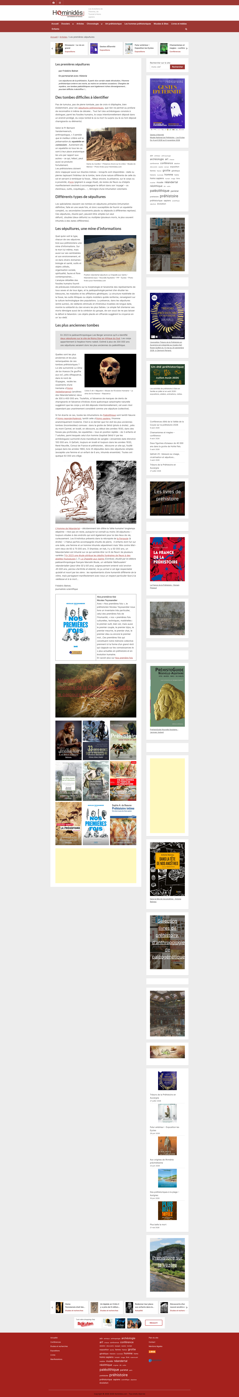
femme (153, 171)
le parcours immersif (79, 694)
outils (168, 186)
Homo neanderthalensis (69, 418)
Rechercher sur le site (160, 63)
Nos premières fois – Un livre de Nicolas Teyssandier (95, 839)
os (165, 186)
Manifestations (56, 1359)
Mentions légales (155, 1346)
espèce (160, 167)
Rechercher (177, 67)
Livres (52, 1355)
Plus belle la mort (158, 1224)
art (166, 159)
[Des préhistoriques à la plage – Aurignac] (167, 1179)
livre (178, 178)
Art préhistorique (113, 23)
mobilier (152, 182)
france (159, 171)
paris (130, 1370)
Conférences (139, 51)
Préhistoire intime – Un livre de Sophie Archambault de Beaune (123, 839)
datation (177, 163)
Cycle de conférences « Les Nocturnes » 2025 (179, 1306)
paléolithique (159, 191)
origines (115, 1365)
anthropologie (166, 156)
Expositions (69, 50)
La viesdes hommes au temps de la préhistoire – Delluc (123, 795)
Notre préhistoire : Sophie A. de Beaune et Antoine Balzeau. (68, 754)
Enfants (55, 29)
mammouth (134, 1357)
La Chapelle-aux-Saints (92, 559)
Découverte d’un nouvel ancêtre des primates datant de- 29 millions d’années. (143, 1306)
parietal (175, 191)
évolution (161, 204)
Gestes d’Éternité (72, 46)
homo (176, 175)
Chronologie (93, 23)
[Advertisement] (95, 865)
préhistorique (156, 200)
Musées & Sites (161, 23)
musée (160, 182)
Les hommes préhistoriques (137, 23)
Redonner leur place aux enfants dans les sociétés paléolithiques (108, 1306)
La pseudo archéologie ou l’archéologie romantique (175, 47)
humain (167, 178)
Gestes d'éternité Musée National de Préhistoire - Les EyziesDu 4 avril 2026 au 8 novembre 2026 (167, 137)
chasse (172, 159)
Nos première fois (124, 658)
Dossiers (65, 23)
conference (154, 163)
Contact (152, 1342)
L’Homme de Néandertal (67, 528)
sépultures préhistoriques (91, 108)
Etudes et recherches (73, 1310)
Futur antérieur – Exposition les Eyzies (108, 46)
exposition (174, 167)
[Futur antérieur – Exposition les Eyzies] (167, 1114)
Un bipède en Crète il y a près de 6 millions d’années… (73, 1306)
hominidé (160, 175)
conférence (166, 163)
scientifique (175, 201)
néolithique (156, 186)
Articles (80, 23)
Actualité (103, 1310)
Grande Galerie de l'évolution (167, 1010)
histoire (153, 175)
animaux (157, 156)
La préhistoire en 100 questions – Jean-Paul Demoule (68, 839)
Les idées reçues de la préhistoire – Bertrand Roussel (68, 795)
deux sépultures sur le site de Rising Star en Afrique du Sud (90, 338)
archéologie (157, 159)
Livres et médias (179, 23)
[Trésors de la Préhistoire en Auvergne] (167, 1081)
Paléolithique (109, 415)
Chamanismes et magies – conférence (143, 46)
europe (166, 167)
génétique (176, 171)
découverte (153, 167)
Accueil (55, 23)
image (173, 178)
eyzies (112, 1350)
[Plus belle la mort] (167, 1211)
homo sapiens (157, 178)
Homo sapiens (103, 418)
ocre (71, 182)
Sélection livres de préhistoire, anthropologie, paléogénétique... (170, 241)
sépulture (153, 204)
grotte (166, 170)
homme (168, 174)
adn (151, 156)
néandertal (171, 182)
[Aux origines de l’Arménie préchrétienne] (167, 1146)
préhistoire (169, 196)
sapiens (167, 200)
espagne (117, 1346)
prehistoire (154, 197)
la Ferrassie (122, 538)
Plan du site (153, 1338)
